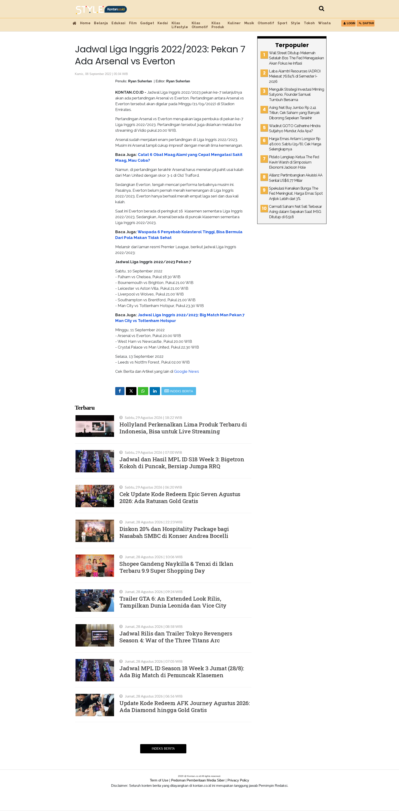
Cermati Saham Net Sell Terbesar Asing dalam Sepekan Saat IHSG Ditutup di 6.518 (295, 211)
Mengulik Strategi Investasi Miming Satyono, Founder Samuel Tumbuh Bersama (296, 94)
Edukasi (119, 23)
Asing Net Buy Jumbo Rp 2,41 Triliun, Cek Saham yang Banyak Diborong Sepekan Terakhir (294, 112)
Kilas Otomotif (200, 25)
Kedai (162, 23)
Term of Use (159, 780)
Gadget (147, 23)
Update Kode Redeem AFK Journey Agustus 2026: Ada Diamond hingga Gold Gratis (184, 706)
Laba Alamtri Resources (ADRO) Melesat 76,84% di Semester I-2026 (295, 76)
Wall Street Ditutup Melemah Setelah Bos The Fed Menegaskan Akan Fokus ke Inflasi (296, 58)
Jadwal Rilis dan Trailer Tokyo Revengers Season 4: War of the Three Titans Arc (175, 636)
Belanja (101, 23)
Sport (282, 23)
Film (133, 23)
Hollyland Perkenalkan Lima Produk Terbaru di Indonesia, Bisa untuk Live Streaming (183, 427)
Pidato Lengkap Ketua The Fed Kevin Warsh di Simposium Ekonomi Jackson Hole (294, 162)
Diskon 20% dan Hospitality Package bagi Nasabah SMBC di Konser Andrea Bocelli (174, 532)
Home (85, 23)
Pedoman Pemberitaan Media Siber (198, 780)
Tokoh (309, 23)
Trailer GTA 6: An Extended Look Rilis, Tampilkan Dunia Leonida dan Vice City (173, 602)
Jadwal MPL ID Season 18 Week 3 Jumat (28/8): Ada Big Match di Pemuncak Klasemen (181, 671)
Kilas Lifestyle (180, 25)
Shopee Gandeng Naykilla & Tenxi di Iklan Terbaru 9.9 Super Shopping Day (176, 567)
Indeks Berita (163, 748)
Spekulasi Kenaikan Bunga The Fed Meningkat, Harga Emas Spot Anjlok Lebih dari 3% (296, 193)
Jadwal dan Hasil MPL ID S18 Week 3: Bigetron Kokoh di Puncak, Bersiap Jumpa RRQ (181, 462)
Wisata (324, 23)
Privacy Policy (238, 780)
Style (295, 23)
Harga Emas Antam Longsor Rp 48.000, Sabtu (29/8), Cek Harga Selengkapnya (295, 144)
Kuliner (234, 23)
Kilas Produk (218, 25)
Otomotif (266, 23)
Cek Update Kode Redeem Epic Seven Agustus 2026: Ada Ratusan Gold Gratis (179, 497)
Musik (249, 23)
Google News (186, 371)
